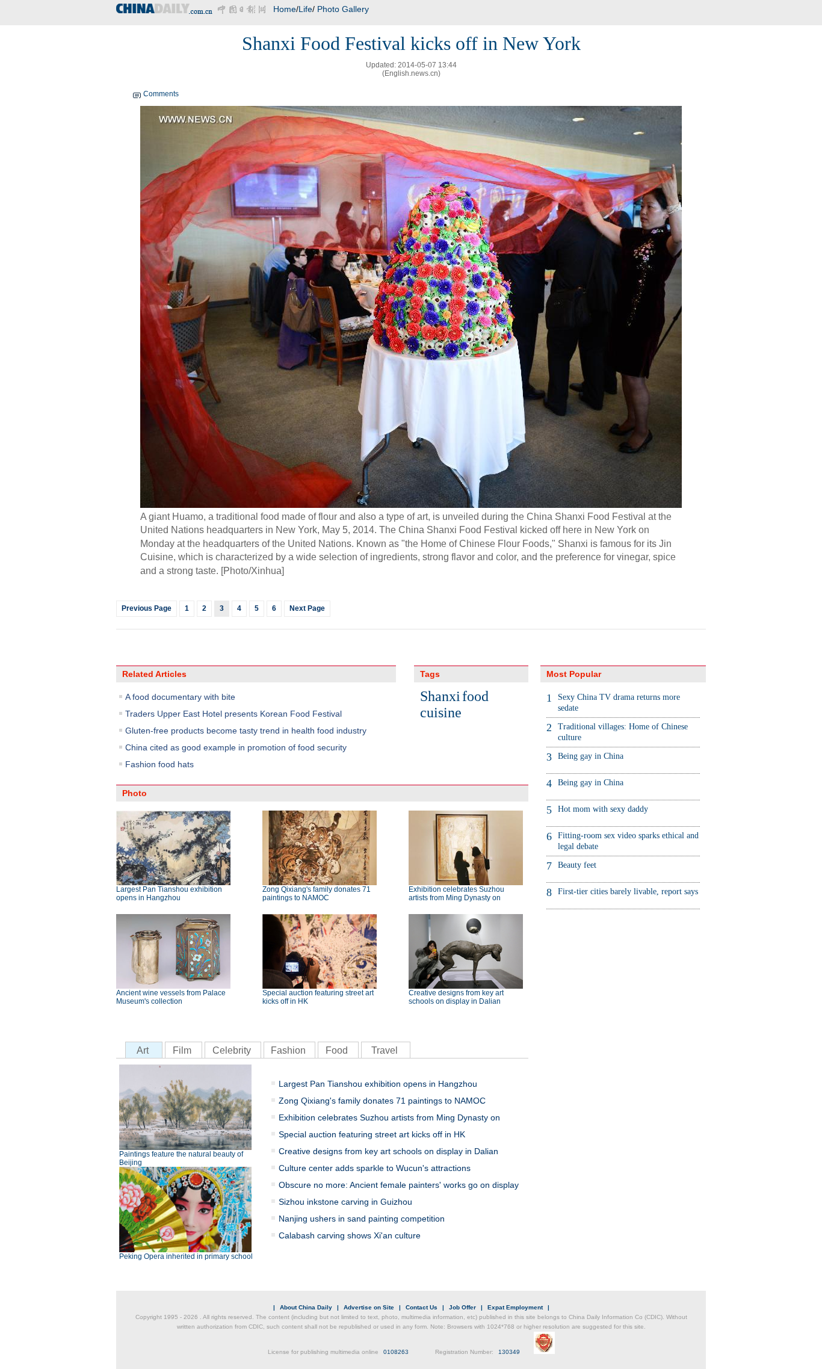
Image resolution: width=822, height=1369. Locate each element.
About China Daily (306, 1307)
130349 (509, 1352)
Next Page (307, 608)
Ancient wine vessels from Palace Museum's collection (171, 997)
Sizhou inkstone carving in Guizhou (345, 1202)
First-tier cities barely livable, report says (628, 891)
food (475, 696)
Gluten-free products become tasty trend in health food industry (245, 730)
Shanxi (440, 696)
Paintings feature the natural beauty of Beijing (181, 1158)
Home (284, 9)
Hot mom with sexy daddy (603, 809)
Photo (134, 793)
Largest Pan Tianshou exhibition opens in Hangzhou (169, 893)
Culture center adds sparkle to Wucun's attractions (375, 1168)
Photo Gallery (343, 9)
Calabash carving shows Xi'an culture (350, 1235)
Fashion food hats (159, 764)
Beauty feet (577, 865)
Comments (161, 94)
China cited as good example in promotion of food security (236, 747)
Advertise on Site (369, 1307)
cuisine (441, 712)
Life (305, 9)
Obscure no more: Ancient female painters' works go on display (399, 1185)
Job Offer (462, 1307)
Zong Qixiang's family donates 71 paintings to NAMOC (316, 893)
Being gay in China (590, 756)
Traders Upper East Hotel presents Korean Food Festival (233, 713)
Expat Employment (515, 1307)
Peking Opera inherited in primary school (186, 1256)
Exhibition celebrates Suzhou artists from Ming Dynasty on (456, 893)
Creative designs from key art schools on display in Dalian (456, 997)
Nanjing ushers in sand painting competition (362, 1218)
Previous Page (147, 608)
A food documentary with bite (180, 697)
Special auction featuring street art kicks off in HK (318, 997)
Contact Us (421, 1307)
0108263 (396, 1352)
